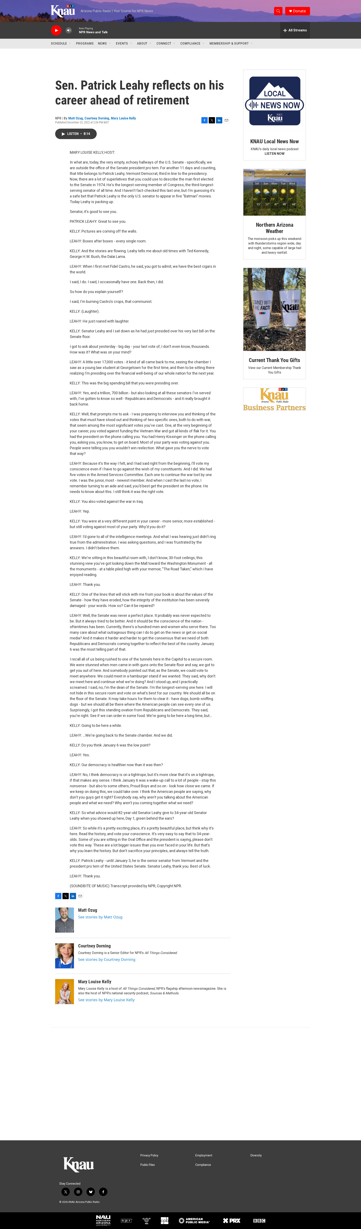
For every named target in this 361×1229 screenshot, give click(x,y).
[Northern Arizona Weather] (274, 192)
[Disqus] (180, 1084)
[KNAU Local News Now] (274, 101)
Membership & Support (229, 43)
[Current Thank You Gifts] (274, 309)
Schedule (59, 43)
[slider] (75, 30)
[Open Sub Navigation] (70, 43)
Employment (203, 1155)
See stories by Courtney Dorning (106, 959)
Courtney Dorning (97, 118)
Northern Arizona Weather (274, 228)
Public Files (147, 1164)
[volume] (68, 30)
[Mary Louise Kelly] (64, 991)
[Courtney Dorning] (64, 955)
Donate (299, 11)
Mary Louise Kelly (123, 118)
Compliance (190, 43)
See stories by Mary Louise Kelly (106, 999)
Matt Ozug (75, 118)
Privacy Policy (149, 1155)
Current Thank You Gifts (274, 360)
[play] (56, 30)
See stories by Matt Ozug (100, 916)
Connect (163, 43)
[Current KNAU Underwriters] (274, 399)
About (142, 43)
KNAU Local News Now (274, 141)
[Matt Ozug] (64, 920)
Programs (85, 43)
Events (122, 43)
